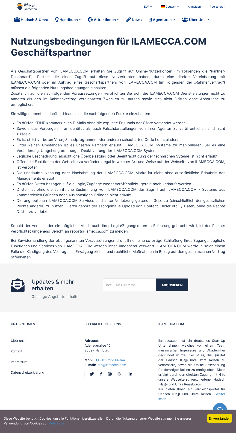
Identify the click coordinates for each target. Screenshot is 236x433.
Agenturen (162, 19)
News (136, 19)
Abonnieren (172, 285)
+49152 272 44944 (110, 360)
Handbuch (69, 19)
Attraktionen (105, 19)
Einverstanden (219, 418)
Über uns (17, 340)
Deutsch (171, 6)
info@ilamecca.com (111, 365)
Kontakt (16, 351)
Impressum (19, 362)
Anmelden (194, 6)
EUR (147, 6)
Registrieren (217, 6)
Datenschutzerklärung (27, 372)
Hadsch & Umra (34, 19)
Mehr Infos (56, 423)
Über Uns (197, 19)
